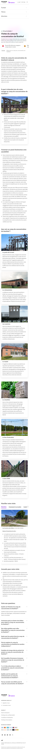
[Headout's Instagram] (5, 735)
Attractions (4, 16)
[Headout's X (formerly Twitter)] (12, 735)
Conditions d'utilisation (7, 717)
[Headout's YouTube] (7, 735)
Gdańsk (3, 50)
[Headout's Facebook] (10, 735)
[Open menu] (27, 2)
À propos (3, 7)
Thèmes (3, 12)
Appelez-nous (6, 703)
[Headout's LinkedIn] (2, 735)
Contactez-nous (7, 705)
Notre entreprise (5, 712)
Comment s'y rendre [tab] (15, 507)
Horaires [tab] (3, 507)
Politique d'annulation (6, 720)
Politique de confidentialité (8, 715)
